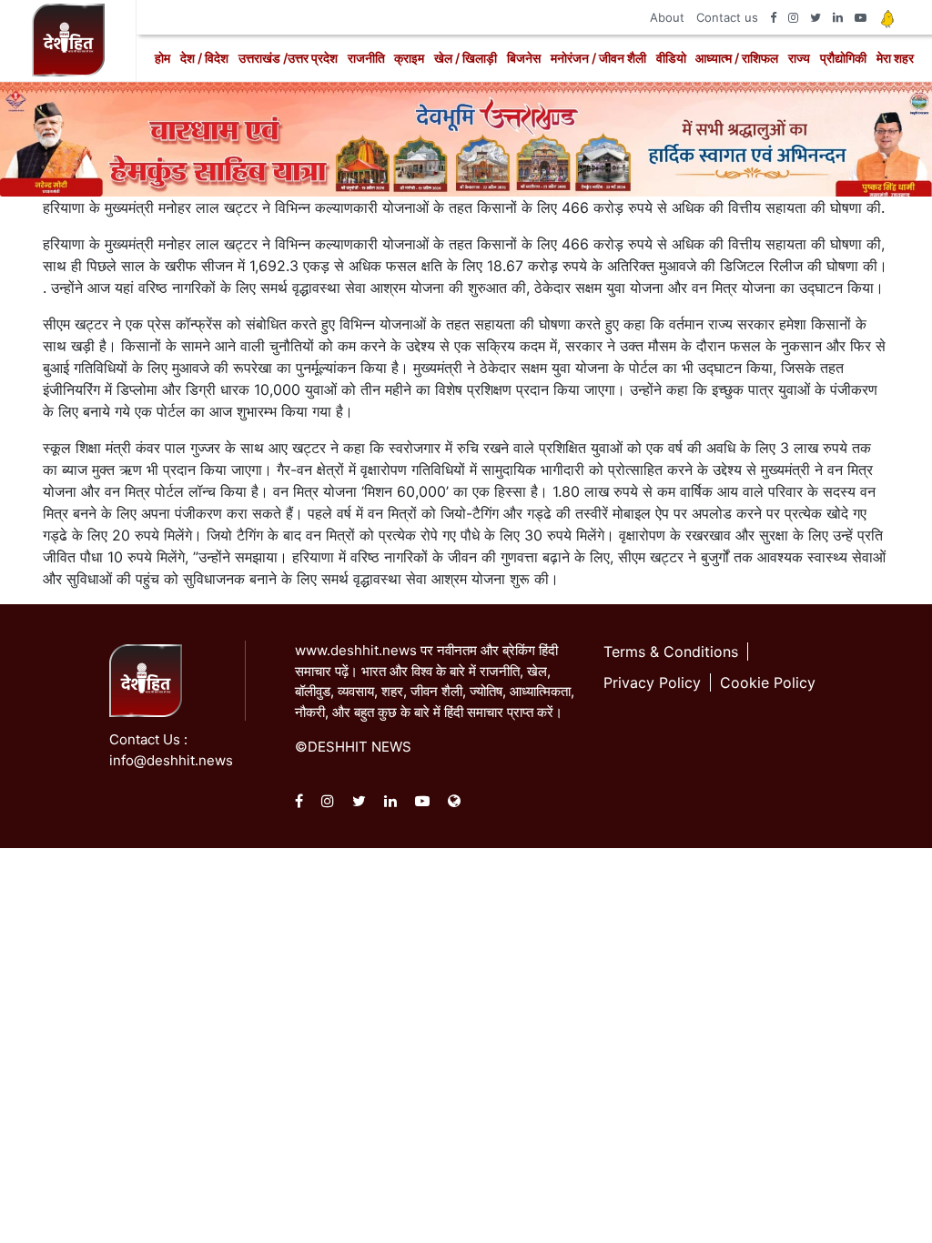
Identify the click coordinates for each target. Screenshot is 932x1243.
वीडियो (671, 58)
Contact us (727, 17)
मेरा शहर (895, 58)
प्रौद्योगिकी (843, 58)
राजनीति (366, 58)
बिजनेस (524, 58)
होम (162, 58)
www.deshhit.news (356, 650)
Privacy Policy (652, 682)
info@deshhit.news (171, 760)
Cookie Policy (768, 682)
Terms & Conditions (670, 651)
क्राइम (409, 58)
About (667, 17)
